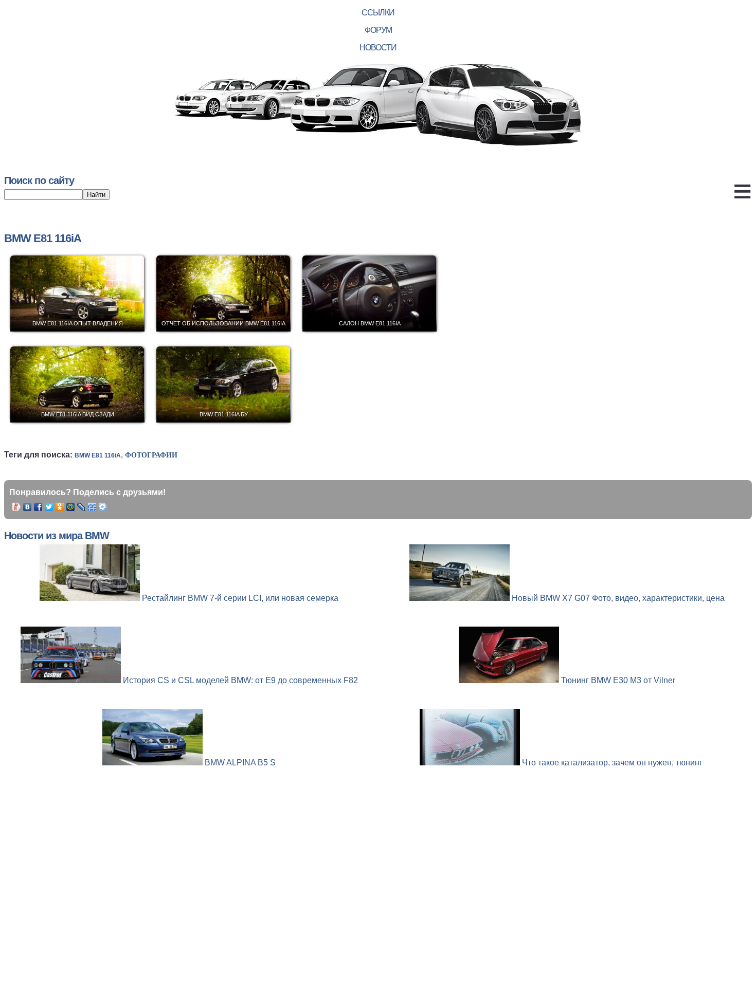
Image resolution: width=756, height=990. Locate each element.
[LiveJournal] (81, 507)
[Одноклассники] (60, 507)
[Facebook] (38, 507)
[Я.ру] (16, 507)
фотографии (151, 455)
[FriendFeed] (92, 507)
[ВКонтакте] (27, 507)
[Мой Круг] (103, 507)
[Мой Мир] (70, 507)
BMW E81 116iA (98, 455)
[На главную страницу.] (378, 106)
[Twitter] (49, 507)
